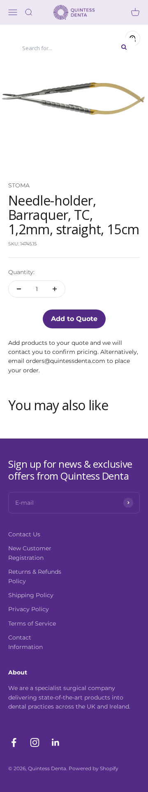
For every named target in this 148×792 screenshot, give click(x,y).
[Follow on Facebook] (13, 742)
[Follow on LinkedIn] (55, 742)
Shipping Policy (30, 595)
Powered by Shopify (93, 768)
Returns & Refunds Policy (34, 576)
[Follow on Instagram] (34, 742)
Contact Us (24, 534)
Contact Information (25, 642)
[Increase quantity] (54, 289)
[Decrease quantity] (19, 289)
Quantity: (21, 272)
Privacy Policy (28, 609)
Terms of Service (32, 623)
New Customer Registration (29, 553)
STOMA (19, 185)
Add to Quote (74, 319)
